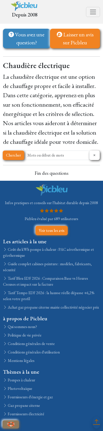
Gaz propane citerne (23, 405)
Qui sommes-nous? (22, 326)
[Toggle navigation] (93, 12)
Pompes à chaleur (21, 380)
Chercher (13, 155)
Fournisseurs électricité (25, 414)
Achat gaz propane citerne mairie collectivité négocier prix (53, 307)
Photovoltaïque (19, 388)
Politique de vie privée (24, 335)
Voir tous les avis (51, 230)
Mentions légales (20, 360)
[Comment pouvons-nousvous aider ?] (10, 424)
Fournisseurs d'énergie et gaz (30, 397)
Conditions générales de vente (31, 343)
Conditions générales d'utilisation (33, 352)
